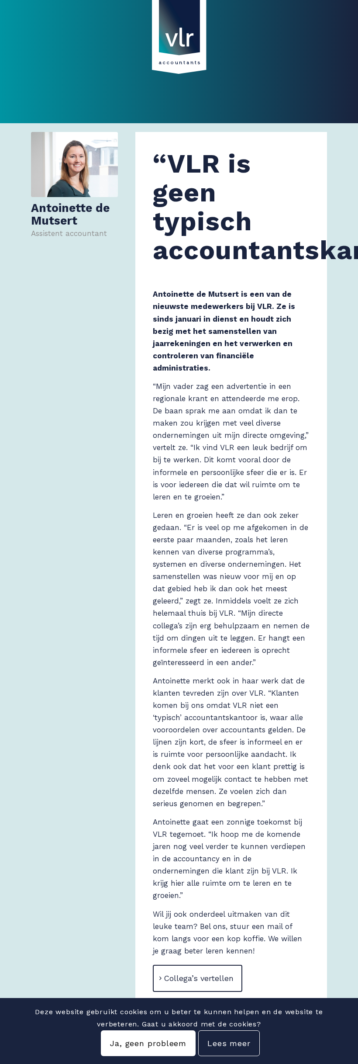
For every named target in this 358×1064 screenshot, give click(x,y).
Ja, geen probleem (148, 1043)
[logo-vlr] (179, 44)
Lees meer (229, 1043)
